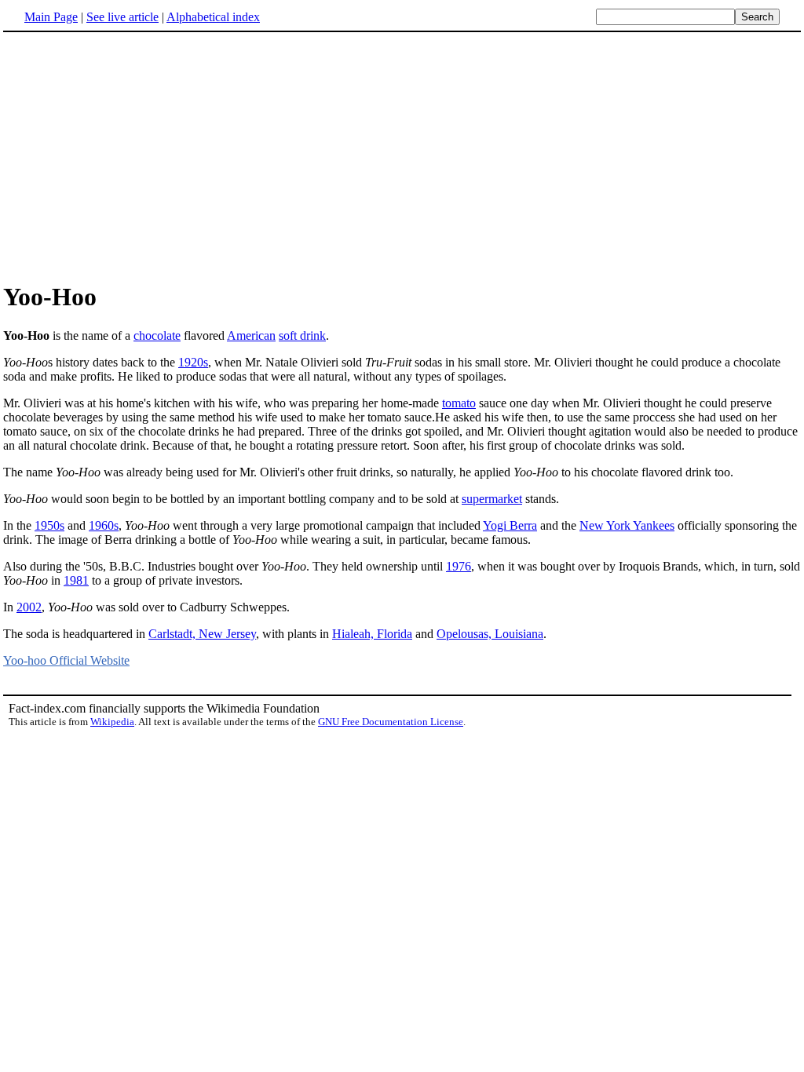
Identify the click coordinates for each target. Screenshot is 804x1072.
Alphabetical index (213, 17)
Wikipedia (112, 721)
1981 (76, 580)
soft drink (302, 335)
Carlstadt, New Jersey (202, 633)
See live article (122, 17)
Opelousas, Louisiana (490, 633)
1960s (104, 525)
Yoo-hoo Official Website (66, 660)
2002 (29, 607)
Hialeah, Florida (372, 633)
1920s (193, 362)
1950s (49, 525)
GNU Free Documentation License (390, 721)
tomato (459, 403)
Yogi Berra (510, 525)
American (251, 335)
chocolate (157, 335)
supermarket (492, 498)
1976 (458, 566)
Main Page (51, 17)
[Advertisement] (402, 156)
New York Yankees (626, 525)
